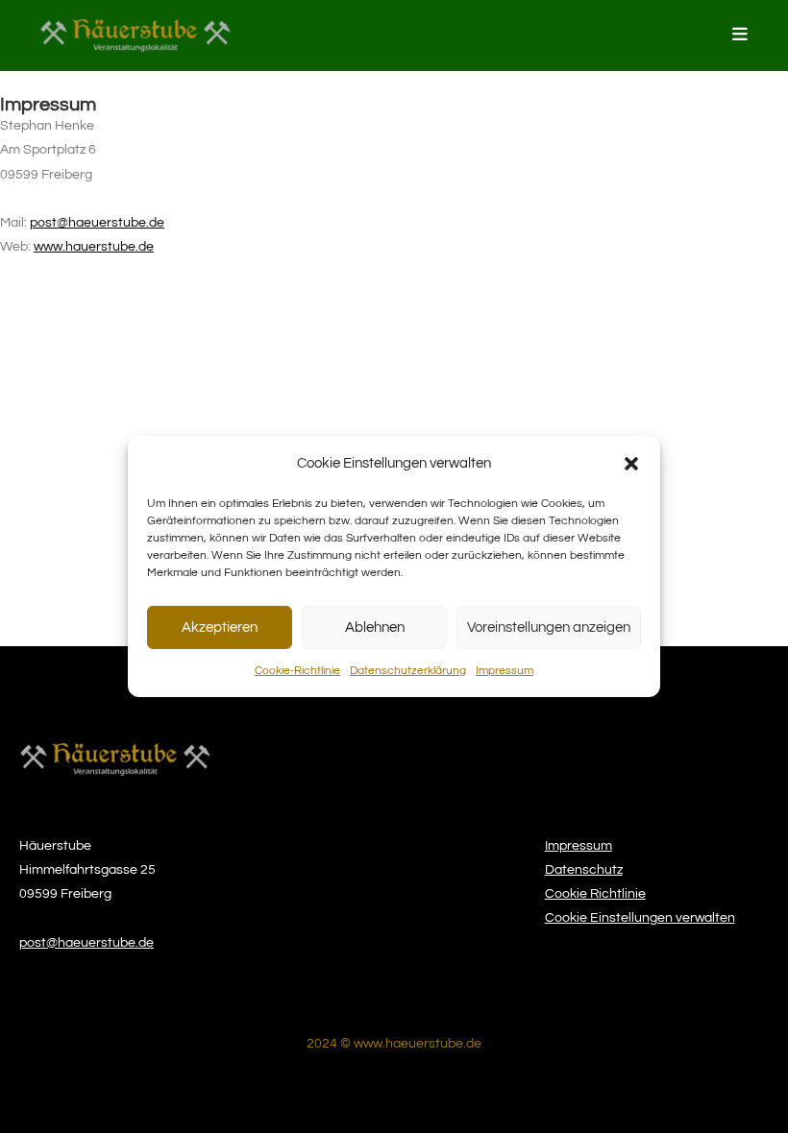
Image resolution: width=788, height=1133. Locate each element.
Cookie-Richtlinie (297, 670)
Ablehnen (375, 626)
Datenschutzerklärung (408, 670)
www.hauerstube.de (94, 246)
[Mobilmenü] (740, 35)
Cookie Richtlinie (595, 894)
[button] (631, 462)
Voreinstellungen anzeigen (548, 626)
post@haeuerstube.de (97, 222)
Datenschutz (584, 870)
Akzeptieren (220, 626)
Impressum (504, 670)
